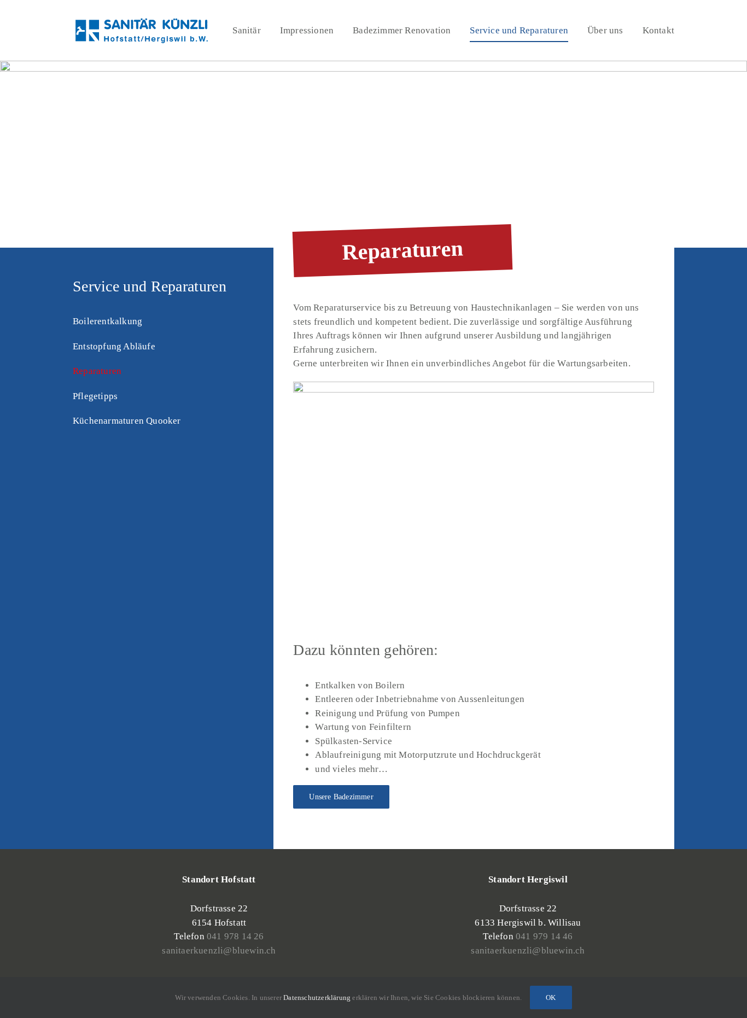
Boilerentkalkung (107, 321)
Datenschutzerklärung (317, 997)
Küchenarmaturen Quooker (127, 421)
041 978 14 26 (235, 936)
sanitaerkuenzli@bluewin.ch (219, 950)
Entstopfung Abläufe (114, 346)
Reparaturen (97, 371)
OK (551, 997)
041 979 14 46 (544, 936)
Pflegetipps (95, 396)
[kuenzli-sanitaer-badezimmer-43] (473, 386)
